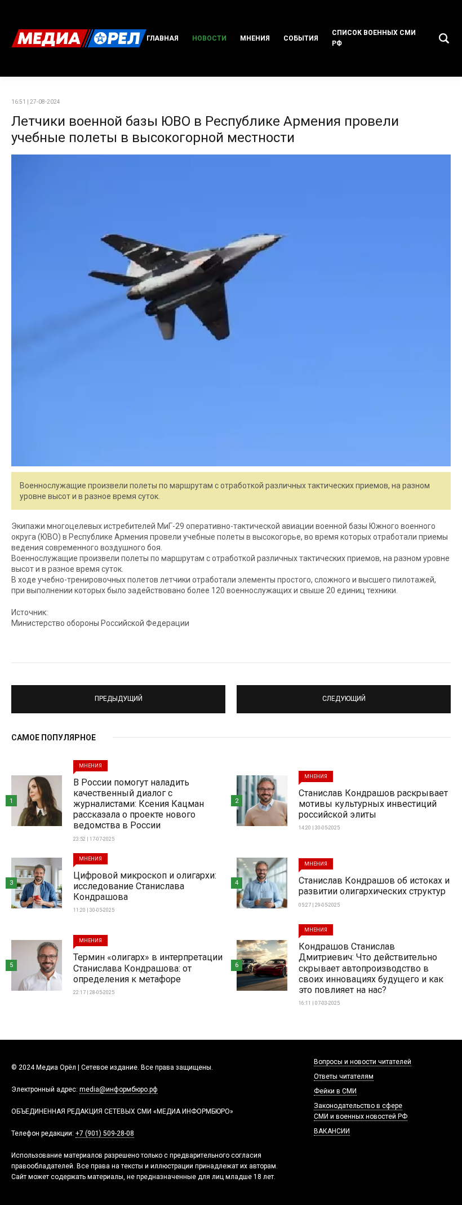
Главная (162, 38)
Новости (209, 38)
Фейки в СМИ (335, 1091)
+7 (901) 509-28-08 (104, 1133)
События (300, 38)
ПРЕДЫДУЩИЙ (118, 694)
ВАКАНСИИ (332, 1131)
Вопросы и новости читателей (362, 1062)
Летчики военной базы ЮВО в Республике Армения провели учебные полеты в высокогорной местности (205, 129)
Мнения (255, 38)
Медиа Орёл (78, 38)
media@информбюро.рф (118, 1089)
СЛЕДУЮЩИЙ (344, 694)
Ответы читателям (344, 1076)
